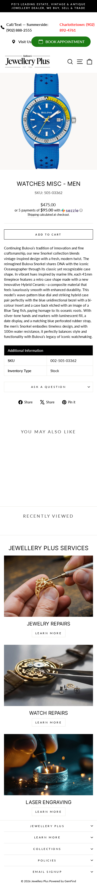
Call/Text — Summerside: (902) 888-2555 (27, 27)
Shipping (33, 214)
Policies (47, 860)
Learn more (48, 811)
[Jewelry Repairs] (48, 586)
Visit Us (24, 41)
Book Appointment (65, 41)
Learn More (48, 633)
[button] (48, 210)
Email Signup (47, 871)
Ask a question (48, 387)
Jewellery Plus (47, 826)
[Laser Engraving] (48, 764)
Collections (47, 849)
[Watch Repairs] (48, 675)
